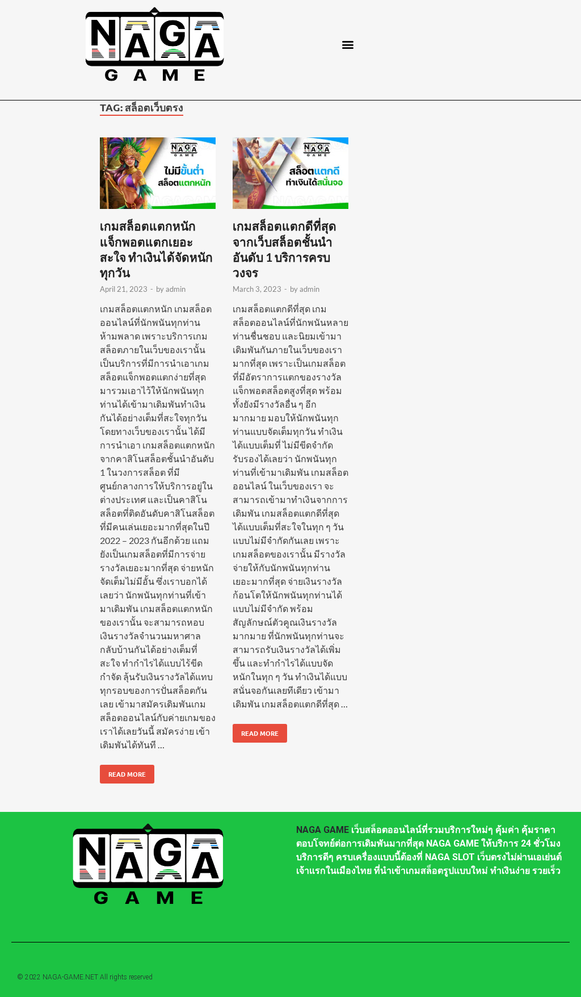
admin (176, 289)
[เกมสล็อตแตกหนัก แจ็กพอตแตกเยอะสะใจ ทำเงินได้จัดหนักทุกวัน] (158, 174)
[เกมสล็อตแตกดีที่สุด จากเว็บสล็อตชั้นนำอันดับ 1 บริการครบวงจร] (290, 174)
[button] (348, 44)
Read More (123, 771)
